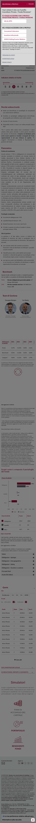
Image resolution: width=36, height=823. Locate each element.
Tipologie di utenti (8, 55)
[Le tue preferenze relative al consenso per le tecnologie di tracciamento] (33, 820)
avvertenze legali (8, 58)
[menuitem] (14, 21)
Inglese (31, 4)
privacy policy (7, 62)
